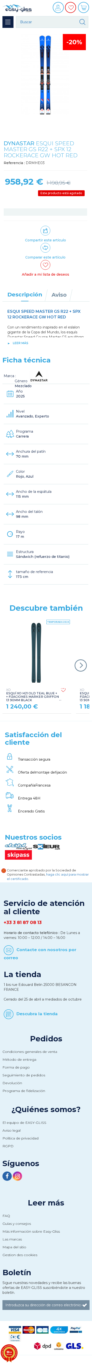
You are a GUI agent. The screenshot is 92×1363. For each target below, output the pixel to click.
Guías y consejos (16, 1223)
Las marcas (12, 1239)
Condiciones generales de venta (29, 1051)
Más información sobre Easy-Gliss (31, 1231)
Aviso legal (11, 1130)
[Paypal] (75, 1329)
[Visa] (15, 1329)
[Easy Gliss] (17, 7)
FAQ (6, 1216)
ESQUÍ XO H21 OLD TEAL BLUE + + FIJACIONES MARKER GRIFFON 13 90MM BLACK (32, 695)
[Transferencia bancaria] (15, 1337)
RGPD (7, 1146)
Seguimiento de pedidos (23, 1075)
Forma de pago (16, 1067)
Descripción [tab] (24, 294)
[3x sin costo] (59, 1329)
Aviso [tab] (59, 294)
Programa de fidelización (23, 1091)
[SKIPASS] (18, 854)
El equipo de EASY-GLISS (24, 1122)
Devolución (12, 1083)
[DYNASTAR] (39, 376)
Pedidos (46, 1038)
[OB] (42, 1329)
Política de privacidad (20, 1138)
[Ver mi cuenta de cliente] (59, 9)
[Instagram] (17, 1177)
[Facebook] (7, 1177)
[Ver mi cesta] (84, 9)
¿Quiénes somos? (46, 1109)
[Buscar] (82, 22)
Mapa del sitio (14, 1247)
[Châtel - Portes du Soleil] (19, 846)
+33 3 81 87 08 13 (23, 922)
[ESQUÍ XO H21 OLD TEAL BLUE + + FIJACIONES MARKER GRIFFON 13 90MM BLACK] (36, 653)
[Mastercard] (28, 1329)
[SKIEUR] (46, 846)
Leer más (20, 343)
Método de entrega (19, 1059)
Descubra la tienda (37, 1013)
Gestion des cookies (19, 1255)
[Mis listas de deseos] (71, 11)
